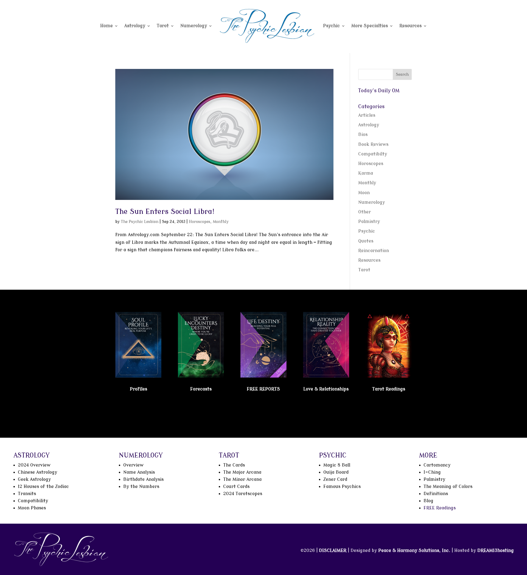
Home (106, 25)
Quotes (365, 241)
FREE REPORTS (263, 389)
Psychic (331, 25)
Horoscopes (199, 222)
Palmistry (369, 221)
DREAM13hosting (495, 550)
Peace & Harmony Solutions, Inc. (414, 550)
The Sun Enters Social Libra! (164, 212)
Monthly (221, 222)
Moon (364, 192)
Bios (363, 134)
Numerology (193, 25)
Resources (410, 25)
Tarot (163, 25)
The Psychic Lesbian (139, 222)
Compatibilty (372, 154)
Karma (365, 173)
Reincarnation (373, 250)
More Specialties (369, 25)
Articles (366, 115)
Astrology (134, 25)
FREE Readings (440, 508)
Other (364, 212)
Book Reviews (373, 144)
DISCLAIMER (332, 550)
